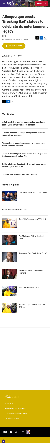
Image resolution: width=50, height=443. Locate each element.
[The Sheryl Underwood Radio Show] (9, 196)
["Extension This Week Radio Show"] (9, 257)
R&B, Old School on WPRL (29, 287)
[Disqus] (25, 359)
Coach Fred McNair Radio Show (15, 209)
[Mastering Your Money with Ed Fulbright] (9, 274)
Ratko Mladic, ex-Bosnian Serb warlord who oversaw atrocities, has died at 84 (24, 165)
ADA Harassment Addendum (15, 408)
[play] (3, 441)
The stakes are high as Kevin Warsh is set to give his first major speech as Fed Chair (24, 154)
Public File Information (13, 418)
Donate (42, 3)
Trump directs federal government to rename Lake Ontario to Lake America (23, 144)
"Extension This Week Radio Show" (33, 253)
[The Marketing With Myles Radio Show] (9, 240)
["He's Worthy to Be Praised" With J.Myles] (9, 308)
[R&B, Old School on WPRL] (9, 291)
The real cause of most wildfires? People (19, 174)
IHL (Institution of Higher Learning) (17, 413)
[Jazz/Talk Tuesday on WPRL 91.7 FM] (9, 223)
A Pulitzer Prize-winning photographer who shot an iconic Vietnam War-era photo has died (23, 123)
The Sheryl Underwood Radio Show (33, 192)
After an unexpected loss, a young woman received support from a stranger (23, 133)
